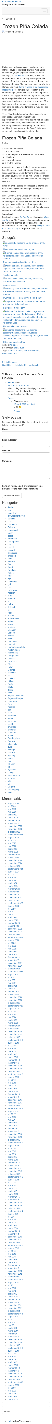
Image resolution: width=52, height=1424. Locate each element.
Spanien (11, 741)
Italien (10, 604)
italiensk (11, 607)
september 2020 (15, 1005)
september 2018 (15, 1074)
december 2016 (15, 1134)
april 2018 (12, 1088)
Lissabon (12, 629)
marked (11, 644)
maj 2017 (12, 1119)
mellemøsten (14, 649)
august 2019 (13, 1042)
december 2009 (15, 1373)
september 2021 (15, 971)
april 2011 (12, 1327)
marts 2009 (13, 1399)
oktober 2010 (14, 1345)
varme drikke (14, 775)
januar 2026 (13, 823)
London (11, 632)
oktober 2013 (14, 1242)
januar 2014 (13, 1233)
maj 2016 (12, 1154)
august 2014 (13, 1213)
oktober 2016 (14, 1139)
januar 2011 (13, 1336)
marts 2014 (13, 1228)
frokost (11, 572)
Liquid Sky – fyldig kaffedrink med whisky (20, 364)
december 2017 (15, 1099)
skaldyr (11, 723)
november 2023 (15, 897)
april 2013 (12, 1259)
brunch (11, 547)
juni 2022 (12, 945)
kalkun (11, 615)
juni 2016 (12, 1151)
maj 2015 (12, 1188)
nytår (10, 666)
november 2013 (15, 1239)
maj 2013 (12, 1256)
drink (16, 347)
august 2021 (13, 974)
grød (10, 587)
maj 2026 (12, 811)
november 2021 (15, 965)
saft (9, 709)
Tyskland (12, 769)
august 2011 (13, 1316)
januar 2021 (13, 994)
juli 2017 (12, 1114)
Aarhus (11, 507)
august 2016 (13, 1145)
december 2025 (15, 826)
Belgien (11, 527)
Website (6, 450)
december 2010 (15, 1339)
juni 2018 (12, 1082)
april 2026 (12, 814)
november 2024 (15, 863)
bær (10, 521)
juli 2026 (12, 806)
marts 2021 (13, 988)
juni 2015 (12, 1185)
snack (10, 735)
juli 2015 (12, 1182)
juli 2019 (12, 1045)
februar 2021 (14, 991)
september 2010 (15, 1347)
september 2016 (15, 1142)
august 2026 (13, 803)
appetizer (12, 512)
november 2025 (15, 828)
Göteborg (12, 581)
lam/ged (11, 627)
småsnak (12, 729)
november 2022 (15, 931)
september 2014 (15, 1211)
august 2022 (13, 940)
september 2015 (15, 1176)
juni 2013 (12, 1253)
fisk (9, 564)
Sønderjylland (14, 738)
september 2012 (15, 1279)
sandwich (12, 715)
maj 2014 (12, 1222)
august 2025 (13, 837)
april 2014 (12, 1225)
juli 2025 (12, 840)
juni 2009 (12, 1390)
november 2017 (15, 1102)
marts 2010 (13, 1365)
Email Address (9, 439)
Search (7, 1411)
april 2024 (12, 883)
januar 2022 (13, 960)
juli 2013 (12, 1250)
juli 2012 (12, 1285)
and (9, 510)
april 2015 (12, 1191)
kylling (11, 621)
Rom (10, 704)
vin (9, 783)
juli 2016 (12, 1148)
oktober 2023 (14, 900)
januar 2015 (13, 1199)
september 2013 (15, 1245)
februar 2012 (14, 1299)
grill (9, 584)
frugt (22, 347)
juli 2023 (12, 908)
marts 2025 (13, 851)
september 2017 (15, 1108)
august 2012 (13, 1282)
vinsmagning (13, 789)
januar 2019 (13, 1062)
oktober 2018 (14, 1071)
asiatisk (11, 518)
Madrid (11, 635)
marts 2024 (13, 885)
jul (9, 609)
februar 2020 (14, 1025)
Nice (10, 664)
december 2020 (15, 997)
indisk (10, 595)
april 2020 (12, 1019)
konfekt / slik (13, 618)
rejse (10, 692)
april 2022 (12, 951)
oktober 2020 (14, 1002)
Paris (10, 684)
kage (10, 612)
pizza (10, 689)
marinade (12, 641)
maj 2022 (12, 948)
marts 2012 (13, 1296)
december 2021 (15, 962)
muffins (11, 658)
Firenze (11, 561)
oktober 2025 (14, 831)
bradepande (13, 541)
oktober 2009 (14, 1379)
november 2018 (15, 1068)
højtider (11, 592)
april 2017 (12, 1122)
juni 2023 (12, 911)
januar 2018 (13, 1096)
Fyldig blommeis (9, 362)
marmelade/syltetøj (16, 646)
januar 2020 (13, 1028)
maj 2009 (12, 1393)
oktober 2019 (14, 1037)
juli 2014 (12, 1216)
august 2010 (13, 1350)
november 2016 (15, 1136)
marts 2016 (13, 1159)
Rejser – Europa (15, 698)
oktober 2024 (14, 865)
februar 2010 (14, 1367)
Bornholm (12, 538)
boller (10, 535)
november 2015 (15, 1171)
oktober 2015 (14, 1173)
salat (10, 712)
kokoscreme (33, 350)
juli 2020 (12, 1011)
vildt (10, 781)
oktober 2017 (14, 1105)
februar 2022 (14, 957)
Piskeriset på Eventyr (11, 1)
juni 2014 (12, 1219)
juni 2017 (12, 1116)
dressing (12, 555)
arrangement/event (16, 515)
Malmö (11, 638)
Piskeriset (13, 344)
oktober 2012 (14, 1276)
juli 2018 (12, 1079)
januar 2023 (13, 925)
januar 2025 (13, 857)
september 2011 (15, 1313)
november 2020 (15, 1000)
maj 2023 (12, 914)
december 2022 (15, 928)
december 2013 (15, 1236)
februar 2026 (14, 820)
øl (9, 675)
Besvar (11, 398)
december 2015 (15, 1168)
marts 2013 (13, 1262)
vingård (11, 786)
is (8, 601)
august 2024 (13, 871)
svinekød (12, 752)
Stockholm (12, 743)
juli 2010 (12, 1353)
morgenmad (13, 655)
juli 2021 (12, 977)
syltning (11, 755)
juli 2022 (12, 942)
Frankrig (12, 569)
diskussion (12, 552)
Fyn (9, 578)
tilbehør (11, 763)
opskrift (11, 678)
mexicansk (13, 652)
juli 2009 (12, 1387)
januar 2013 (13, 1268)
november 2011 (15, 1308)
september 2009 (15, 1382)
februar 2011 (14, 1333)
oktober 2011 (14, 1310)
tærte (10, 758)
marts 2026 (13, 817)
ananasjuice (21, 350)
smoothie (12, 732)
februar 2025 (14, 854)
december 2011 (15, 1305)
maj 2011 (12, 1325)
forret (10, 567)
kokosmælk (7, 353)
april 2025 (12, 848)
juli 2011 (12, 1319)
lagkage (11, 624)
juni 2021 (12, 980)
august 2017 (13, 1111)
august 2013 (13, 1248)
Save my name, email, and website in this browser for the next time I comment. (22, 487)
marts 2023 (13, 920)
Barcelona (12, 524)
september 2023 (15, 903)
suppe (11, 746)
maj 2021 (12, 982)
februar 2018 (14, 1094)
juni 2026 (12, 808)
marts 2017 (13, 1125)
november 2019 (15, 1034)
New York (12, 661)
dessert (11, 550)
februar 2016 (14, 1162)
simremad (12, 721)
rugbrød (11, 706)
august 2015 (13, 1179)
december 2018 (15, 1065)
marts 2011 (13, 1330)
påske (10, 686)
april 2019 (12, 1054)
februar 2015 (14, 1196)
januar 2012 (13, 1302)
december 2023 (15, 894)
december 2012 (15, 1270)
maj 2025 (12, 846)
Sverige (11, 749)
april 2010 (12, 1362)
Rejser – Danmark (16, 695)
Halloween (12, 589)
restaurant (12, 701)
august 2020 (13, 1008)
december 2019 (15, 1031)
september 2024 (15, 868)
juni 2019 (12, 1048)
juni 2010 (12, 1356)
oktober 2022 (14, 934)
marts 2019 (13, 1057)
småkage (12, 726)
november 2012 (15, 1273)
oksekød (12, 672)
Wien (10, 792)
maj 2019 (12, 1051)
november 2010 (15, 1342)
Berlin (10, 532)
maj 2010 (12, 1359)
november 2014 (15, 1205)
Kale (10, 1421)
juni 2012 (12, 1288)
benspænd (13, 530)
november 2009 (15, 1376)
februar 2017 (14, 1128)
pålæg (11, 681)
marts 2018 (13, 1091)
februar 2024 (14, 888)
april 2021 (12, 985)
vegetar (11, 778)
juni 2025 (12, 843)
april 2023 (12, 917)
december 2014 (15, 1202)
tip (9, 766)
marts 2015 (13, 1193)
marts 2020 (13, 1022)
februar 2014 (14, 1231)
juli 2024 (12, 874)
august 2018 (13, 1077)
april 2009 (12, 1396)
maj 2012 (12, 1290)
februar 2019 (14, 1059)
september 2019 (15, 1039)
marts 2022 (13, 954)
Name (5, 429)
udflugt (11, 772)
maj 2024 (12, 880)
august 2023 (13, 905)
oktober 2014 (14, 1208)
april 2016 (12, 1156)
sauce (10, 718)
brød (10, 544)
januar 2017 (13, 1131)
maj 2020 (12, 1017)
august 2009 (13, 1385)
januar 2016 (13, 1165)
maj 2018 (12, 1085)
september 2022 (15, 937)
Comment (7, 460)
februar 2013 (14, 1265)
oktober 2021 (14, 968)
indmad (11, 598)
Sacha (11, 382)
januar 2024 (13, 891)
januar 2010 (13, 1370)
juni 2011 (12, 1322)
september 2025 (15, 834)
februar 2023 (14, 923)
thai (9, 761)
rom (15, 353)
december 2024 (15, 860)
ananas (11, 350)
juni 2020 (12, 1014)
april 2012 (12, 1293)
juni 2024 (12, 877)
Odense (11, 669)
